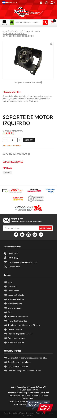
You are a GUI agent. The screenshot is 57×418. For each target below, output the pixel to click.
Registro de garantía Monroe (20, 334)
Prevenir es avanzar (16, 342)
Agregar (29, 140)
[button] (19, 2)
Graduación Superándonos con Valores (24, 370)
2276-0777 (13, 253)
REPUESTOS (16, 31)
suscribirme (45, 228)
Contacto (12, 286)
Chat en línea (14, 266)
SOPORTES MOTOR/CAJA (15, 33)
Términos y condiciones (18, 316)
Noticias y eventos (16, 299)
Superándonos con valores (19, 362)
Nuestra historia (15, 303)
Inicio (5, 31)
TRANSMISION (31, 31)
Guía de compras (15, 329)
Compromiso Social (16, 295)
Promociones (13, 290)
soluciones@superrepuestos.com (23, 262)
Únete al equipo (14, 308)
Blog (10, 312)
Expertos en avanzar (16, 338)
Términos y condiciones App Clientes (24, 325)
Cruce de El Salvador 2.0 (18, 366)
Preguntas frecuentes (17, 321)
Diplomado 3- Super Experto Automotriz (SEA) (27, 358)
